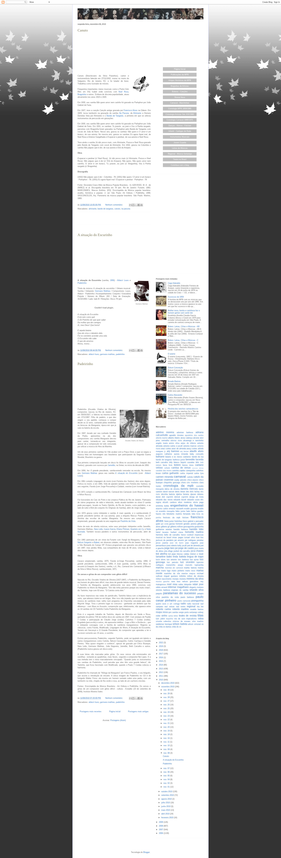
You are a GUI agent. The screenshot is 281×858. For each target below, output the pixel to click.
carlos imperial (186, 473)
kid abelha (161, 554)
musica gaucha (162, 581)
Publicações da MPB (180, 75)
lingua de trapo (195, 556)
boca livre (167, 465)
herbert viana (177, 532)
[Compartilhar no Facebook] (138, 205)
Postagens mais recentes (90, 711)
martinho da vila (172, 573)
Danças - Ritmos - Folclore (179, 125)
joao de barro (176, 543)
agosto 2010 (166, 799)
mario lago (166, 571)
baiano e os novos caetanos (178, 457)
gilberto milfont (176, 526)
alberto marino (162, 438)
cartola (190, 477)
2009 (161, 822)
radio (183, 603)
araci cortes (166, 448)
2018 (161, 650)
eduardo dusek (180, 500)
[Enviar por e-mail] (130, 205)
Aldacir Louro (123, 280)
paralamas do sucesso (179, 593)
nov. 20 (166, 727)
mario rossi (190, 571)
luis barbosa (183, 559)
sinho (164, 615)
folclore (185, 517)
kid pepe (172, 554)
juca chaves (197, 551)
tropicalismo (191, 619)
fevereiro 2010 (167, 817)
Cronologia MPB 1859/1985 (179, 108)
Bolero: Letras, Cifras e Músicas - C (183, 340)
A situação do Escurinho (95, 235)
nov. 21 (166, 723)
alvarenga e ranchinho (193, 440)
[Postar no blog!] (133, 205)
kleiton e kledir (196, 554)
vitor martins (197, 621)
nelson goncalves (190, 581)
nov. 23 (166, 716)
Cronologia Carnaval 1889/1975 (180, 120)
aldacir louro (94, 354)
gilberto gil (165, 526)
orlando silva (196, 590)
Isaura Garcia (109, 529)
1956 (112, 280)
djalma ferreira (182, 494)
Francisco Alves (130, 110)
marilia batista (190, 568)
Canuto (83, 30)
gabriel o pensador (195, 521)
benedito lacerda (194, 459)
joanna (165, 543)
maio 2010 (166, 810)
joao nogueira (191, 543)
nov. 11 (166, 742)
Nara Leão (98, 529)
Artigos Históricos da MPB (179, 80)
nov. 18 (166, 734)
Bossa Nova (180, 97)
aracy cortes (192, 448)
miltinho (182, 576)
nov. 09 (166, 749)
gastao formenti (176, 524)
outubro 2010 (167, 791)
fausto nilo (160, 514)
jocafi (184, 545)
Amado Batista (174, 381)
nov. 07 (166, 768)
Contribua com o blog (180, 165)
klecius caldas (183, 554)
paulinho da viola (170, 597)
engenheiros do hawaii (187, 505)
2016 (161, 657)
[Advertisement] (114, 53)
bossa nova (187, 465)
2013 (161, 669)
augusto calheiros (164, 454)
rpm (170, 612)
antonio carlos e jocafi (173, 446)
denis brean (180, 491)
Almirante (137, 113)
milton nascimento (164, 579)
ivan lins (199, 537)
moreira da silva (194, 578)
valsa (200, 618)
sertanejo (193, 612)
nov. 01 (166, 787)
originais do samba (179, 590)
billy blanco (174, 462)
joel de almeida (193, 545)
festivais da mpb (171, 517)
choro (183, 482)
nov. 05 (166, 776)
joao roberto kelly (174, 545)
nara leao (175, 581)
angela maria (162, 443)
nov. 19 (166, 731)
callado (167, 468)
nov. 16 (166, 738)
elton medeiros (185, 502)
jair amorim (179, 540)
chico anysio (192, 480)
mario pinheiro (178, 571)
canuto (117, 209)
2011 (161, 676)
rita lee (200, 606)
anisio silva (174, 443)
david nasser (168, 491)
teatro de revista (188, 615)
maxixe (184, 573)
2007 (161, 829)
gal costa (164, 524)
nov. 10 (166, 745)
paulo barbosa (187, 597)
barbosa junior (179, 460)
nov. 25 (166, 708)
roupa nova (162, 612)
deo (187, 491)
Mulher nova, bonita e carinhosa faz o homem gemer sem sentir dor (184, 311)
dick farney (195, 491)
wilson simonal (194, 624)
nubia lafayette (184, 584)
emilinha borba (162, 506)
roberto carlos (163, 609)
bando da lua (198, 457)
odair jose (198, 584)
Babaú (96, 542)
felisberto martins (174, 514)
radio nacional (193, 604)
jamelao (200, 540)
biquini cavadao (187, 462)
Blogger (146, 852)
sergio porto (184, 612)
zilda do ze (176, 627)
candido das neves (163, 470)
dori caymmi (167, 497)
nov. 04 (166, 779)
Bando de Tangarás (115, 116)
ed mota (199, 497)
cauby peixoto (180, 480)
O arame (171, 354)
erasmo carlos (162, 508)
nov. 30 (166, 690)
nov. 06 (166, 772)
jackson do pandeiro (164, 540)
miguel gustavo (171, 576)
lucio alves (161, 559)
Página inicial (114, 711)
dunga (192, 497)
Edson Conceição (175, 367)
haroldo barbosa (180, 529)
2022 (161, 642)
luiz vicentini (187, 562)
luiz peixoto (172, 562)
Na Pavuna (124, 113)
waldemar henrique (164, 624)
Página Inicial (179, 69)
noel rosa (172, 584)
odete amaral (161, 587)
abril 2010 (165, 814)
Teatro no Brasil (179, 159)
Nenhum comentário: (114, 205)
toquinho (169, 619)
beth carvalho (162, 462)
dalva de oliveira (172, 489)
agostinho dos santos (194, 435)
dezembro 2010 (168, 683)
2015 (161, 661)
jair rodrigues (190, 540)
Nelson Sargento (85, 542)
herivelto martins (194, 532)
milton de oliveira (195, 576)
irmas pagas (177, 537)
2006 (161, 833)
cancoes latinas (197, 468)
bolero (177, 465)
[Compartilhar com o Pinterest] (141, 205)
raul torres (180, 606)
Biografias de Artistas (180, 86)
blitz (197, 462)
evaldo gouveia (190, 508)
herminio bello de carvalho (168, 535)
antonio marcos (190, 446)
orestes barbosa (163, 590)
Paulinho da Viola (128, 521)
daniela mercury (189, 489)
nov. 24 (166, 712)
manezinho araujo (174, 565)
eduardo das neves (164, 500)
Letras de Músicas (180, 148)
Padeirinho (82, 283)
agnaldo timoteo (176, 435)
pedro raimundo (184, 601)
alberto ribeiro (174, 438)
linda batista (179, 556)
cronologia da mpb (178, 485)
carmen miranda (164, 477)
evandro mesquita (166, 511)
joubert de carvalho (182, 551)
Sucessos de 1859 (176, 297)
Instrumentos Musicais (179, 137)
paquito (159, 593)
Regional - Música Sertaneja (180, 154)
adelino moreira (165, 432)
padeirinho (120, 354)
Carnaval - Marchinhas (179, 103)
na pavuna (125, 209)
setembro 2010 (167, 795)
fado (188, 511)
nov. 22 (166, 719)
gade (158, 524)
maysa (192, 573)
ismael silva (189, 537)
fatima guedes (197, 511)
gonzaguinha (188, 526)
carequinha (190, 470)
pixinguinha (197, 600)
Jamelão (111, 465)
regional (191, 606)
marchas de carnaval (174, 568)
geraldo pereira (190, 524)
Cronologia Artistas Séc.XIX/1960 (180, 114)
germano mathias (107, 354)
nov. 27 (166, 701)
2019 (161, 646)
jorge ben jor (171, 548)
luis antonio (172, 559)
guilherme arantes (164, 529)
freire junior (169, 521)
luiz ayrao (194, 559)
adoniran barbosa (185, 432)
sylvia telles (173, 616)
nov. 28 (166, 697)
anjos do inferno (188, 443)
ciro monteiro (192, 482)
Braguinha (82, 94)
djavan (193, 494)
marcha (160, 567)
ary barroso (173, 451)
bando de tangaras (105, 209)
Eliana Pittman (123, 529)
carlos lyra (198, 473)
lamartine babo (164, 556)
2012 (161, 672)
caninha (175, 470)
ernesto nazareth (176, 508)
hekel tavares (162, 532)
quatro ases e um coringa (168, 604)
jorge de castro (186, 548)
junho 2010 (166, 806)
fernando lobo (189, 514)
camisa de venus (181, 467)
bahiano (160, 456)
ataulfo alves (196, 451)
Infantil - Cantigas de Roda (179, 131)
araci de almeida (179, 448)
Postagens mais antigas (138, 711)
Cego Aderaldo (174, 283)
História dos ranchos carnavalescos (183, 409)
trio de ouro (179, 619)
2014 (161, 665)
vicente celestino (163, 621)
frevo (185, 521)
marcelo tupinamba (194, 565)
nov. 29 (166, 693)
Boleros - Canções (180, 91)
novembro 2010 (168, 687)
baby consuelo (196, 454)
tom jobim (160, 619)
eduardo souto (193, 500)
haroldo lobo (196, 529)
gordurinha (199, 526)
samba (175, 612)
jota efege (168, 551)
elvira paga (198, 502)
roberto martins (180, 609)
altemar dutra (176, 440)
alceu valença (186, 438)
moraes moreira (179, 579)
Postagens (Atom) (118, 720)
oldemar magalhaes (178, 587)
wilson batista (180, 624)
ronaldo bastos (196, 609)
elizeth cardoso (170, 502)
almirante (92, 209)
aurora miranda (181, 454)
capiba (182, 470)
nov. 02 (166, 783)
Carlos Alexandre (175, 395)
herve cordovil (187, 535)
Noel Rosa (123, 92)
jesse (158, 543)
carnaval (180, 476)
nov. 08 (166, 753)
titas (200, 615)
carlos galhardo (170, 473)
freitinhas (178, 521)
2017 (161, 654)
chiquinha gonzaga (172, 482)
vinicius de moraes (182, 621)
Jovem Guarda (180, 142)
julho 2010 (166, 802)
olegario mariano (196, 587)
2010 (161, 680)
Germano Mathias (102, 291)
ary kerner (184, 451)
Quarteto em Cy (137, 529)
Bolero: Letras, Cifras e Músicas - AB (183, 326)
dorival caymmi (181, 497)
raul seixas (170, 606)
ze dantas (167, 627)
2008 (161, 826)
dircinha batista (168, 494)
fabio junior (180, 511)
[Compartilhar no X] (135, 205)
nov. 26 (166, 705)
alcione (196, 438)
